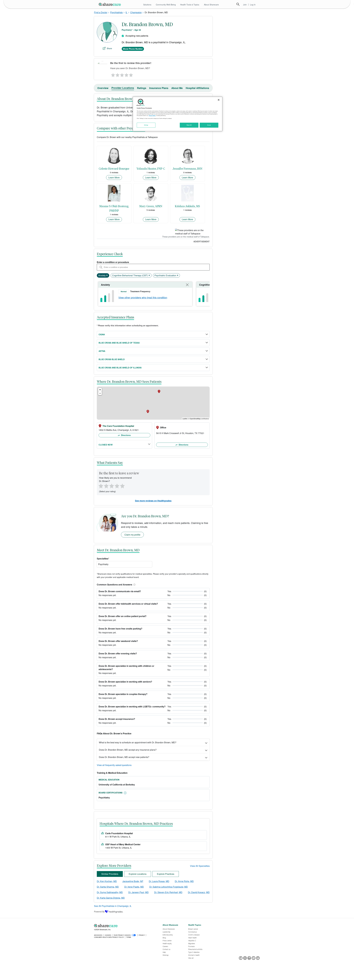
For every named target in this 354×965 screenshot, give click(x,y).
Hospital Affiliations (197, 88)
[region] (177, 114)
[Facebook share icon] (241, 958)
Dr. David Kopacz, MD (199, 892)
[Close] (219, 100)
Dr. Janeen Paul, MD (138, 892)
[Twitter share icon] (253, 958)
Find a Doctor (100, 12)
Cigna (102, 334)
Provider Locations (122, 88)
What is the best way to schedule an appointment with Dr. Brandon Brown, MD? (137, 742)
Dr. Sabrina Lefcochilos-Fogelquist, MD (168, 886)
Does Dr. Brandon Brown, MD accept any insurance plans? (128, 749)
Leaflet (185, 418)
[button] (134, 584)
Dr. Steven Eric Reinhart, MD (168, 892)
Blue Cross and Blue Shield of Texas (119, 342)
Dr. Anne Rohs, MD (184, 881)
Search (238, 4)
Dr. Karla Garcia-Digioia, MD (111, 897)
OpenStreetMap (195, 418)
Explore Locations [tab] (137, 873)
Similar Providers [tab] (109, 873)
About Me (177, 88)
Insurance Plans (158, 88)
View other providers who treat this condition (142, 297)
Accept (209, 125)
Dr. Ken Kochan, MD (107, 881)
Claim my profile (132, 534)
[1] (112, 74)
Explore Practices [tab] (165, 873)
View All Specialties (200, 865)
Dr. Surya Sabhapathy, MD (110, 892)
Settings (146, 125)
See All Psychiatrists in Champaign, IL (113, 906)
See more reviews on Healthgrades (153, 500)
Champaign (136, 12)
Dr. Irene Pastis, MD (134, 886)
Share (109, 48)
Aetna (102, 351)
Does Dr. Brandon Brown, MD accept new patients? (124, 757)
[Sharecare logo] (124, 926)
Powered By (99, 911)
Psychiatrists (116, 12)
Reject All (189, 125)
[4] (126, 74)
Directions (125, 435)
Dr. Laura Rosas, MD (159, 881)
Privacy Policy (152, 115)
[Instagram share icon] (245, 958)
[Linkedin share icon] (249, 958)
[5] (131, 74)
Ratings (141, 88)
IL (126, 12)
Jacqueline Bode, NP (132, 881)
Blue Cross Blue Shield (112, 359)
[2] (117, 74)
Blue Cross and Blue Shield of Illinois (120, 367)
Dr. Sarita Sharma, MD (108, 886)
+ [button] (100, 389)
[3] (121, 74)
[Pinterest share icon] (258, 958)
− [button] (100, 393)
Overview (102, 88)
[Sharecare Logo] (110, 4)
